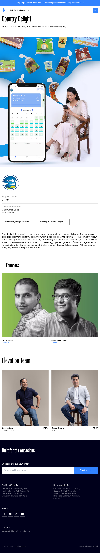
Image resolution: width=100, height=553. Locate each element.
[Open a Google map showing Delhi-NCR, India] (26, 495)
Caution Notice (20, 546)
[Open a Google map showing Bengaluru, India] (61, 498)
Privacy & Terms (7, 546)
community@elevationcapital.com (16, 531)
